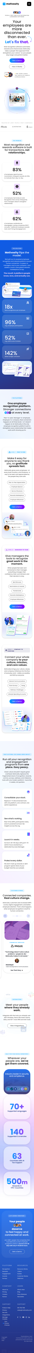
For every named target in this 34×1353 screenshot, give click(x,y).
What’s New (21, 1289)
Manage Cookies (5, 1318)
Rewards (5, 1271)
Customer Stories (22, 1276)
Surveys (4, 1278)
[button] (29, 4)
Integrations (6, 1315)
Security (4, 1312)
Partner (4, 1297)
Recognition (6, 1269)
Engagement (6, 1274)
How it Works (17, 67)
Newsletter (20, 1297)
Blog (18, 1292)
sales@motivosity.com (24, 1310)
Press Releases (22, 1294)
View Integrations (17, 1026)
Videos (19, 1271)
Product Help (6, 1308)
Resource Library (22, 1269)
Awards (4, 1276)
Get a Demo (17, 60)
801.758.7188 (21, 1308)
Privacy (4, 1310)
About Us (5, 1289)
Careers (4, 1294)
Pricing (4, 1292)
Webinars (20, 1278)
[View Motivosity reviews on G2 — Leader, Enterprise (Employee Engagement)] (7, 74)
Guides (19, 1274)
